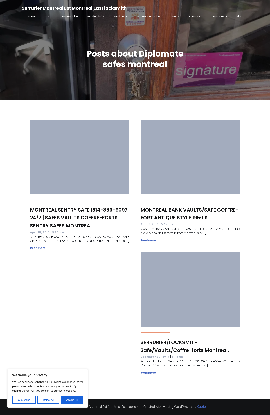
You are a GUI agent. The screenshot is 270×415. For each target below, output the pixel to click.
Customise (24, 399)
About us (194, 16)
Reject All (48, 399)
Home (32, 16)
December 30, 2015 (155, 357)
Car (47, 16)
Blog (239, 16)
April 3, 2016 (150, 224)
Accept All (72, 399)
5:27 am (167, 224)
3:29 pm (58, 232)
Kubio (201, 406)
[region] (47, 388)
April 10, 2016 (40, 232)
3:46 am (178, 357)
